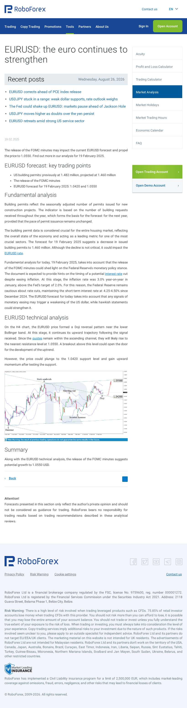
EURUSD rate (14, 253)
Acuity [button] (140, 54)
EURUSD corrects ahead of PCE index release (45, 92)
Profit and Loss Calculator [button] (154, 66)
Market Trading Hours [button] (151, 117)
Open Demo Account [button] (150, 185)
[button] (25, 9)
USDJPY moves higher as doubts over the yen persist (51, 113)
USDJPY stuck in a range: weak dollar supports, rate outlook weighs (63, 99)
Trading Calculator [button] (149, 79)
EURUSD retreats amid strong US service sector (46, 121)
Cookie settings (65, 574)
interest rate (113, 274)
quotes (37, 338)
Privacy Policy (14, 574)
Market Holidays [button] (147, 105)
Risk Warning (39, 574)
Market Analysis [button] (147, 92)
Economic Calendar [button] (149, 130)
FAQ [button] (139, 143)
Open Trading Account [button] (152, 172)
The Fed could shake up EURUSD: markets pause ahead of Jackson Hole (67, 106)
